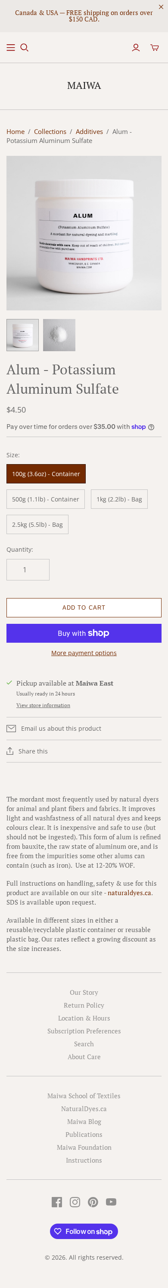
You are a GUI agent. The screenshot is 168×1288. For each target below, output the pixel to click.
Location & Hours (84, 1018)
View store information (43, 705)
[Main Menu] (10, 47)
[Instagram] (75, 1202)
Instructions (84, 1160)
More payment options (84, 653)
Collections (50, 131)
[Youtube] (111, 1202)
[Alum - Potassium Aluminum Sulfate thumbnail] (22, 335)
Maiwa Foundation (84, 1147)
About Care (84, 1056)
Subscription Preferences (84, 1031)
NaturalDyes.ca (84, 1108)
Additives (89, 131)
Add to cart (83, 608)
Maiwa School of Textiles (84, 1095)
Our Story (84, 992)
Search (84, 1043)
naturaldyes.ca (129, 892)
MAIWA (84, 85)
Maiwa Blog (84, 1121)
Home (15, 131)
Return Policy (84, 1005)
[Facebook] (57, 1202)
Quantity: (19, 549)
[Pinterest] (93, 1202)
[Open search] (24, 47)
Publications (84, 1134)
